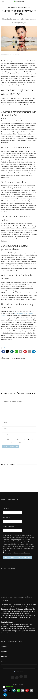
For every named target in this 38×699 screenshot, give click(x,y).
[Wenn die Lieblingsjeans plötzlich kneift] (26, 364)
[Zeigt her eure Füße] (5, 573)
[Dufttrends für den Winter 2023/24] (19, 38)
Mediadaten (4, 651)
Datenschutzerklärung (21, 553)
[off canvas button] (3, 2)
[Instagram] (17, 677)
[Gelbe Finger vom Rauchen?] (5, 581)
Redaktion (4, 646)
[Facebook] (12, 677)
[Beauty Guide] (19, 671)
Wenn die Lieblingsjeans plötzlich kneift (19, 486)
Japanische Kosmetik (7, 367)
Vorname (5, 508)
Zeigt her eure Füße (16, 573)
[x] (21, 676)
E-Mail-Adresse (8, 527)
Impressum (4, 656)
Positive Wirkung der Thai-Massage (21, 588)
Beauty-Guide (5, 54)
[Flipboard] (25, 676)
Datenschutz (4, 662)
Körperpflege (12, 7)
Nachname (6, 517)
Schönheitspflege (24, 7)
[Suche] (35, 2)
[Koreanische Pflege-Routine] (7, 377)
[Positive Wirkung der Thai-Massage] (5, 589)
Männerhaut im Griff (19, 470)
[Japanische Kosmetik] (8, 364)
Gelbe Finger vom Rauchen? (19, 580)
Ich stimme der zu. (17, 553)
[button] (3, 351)
